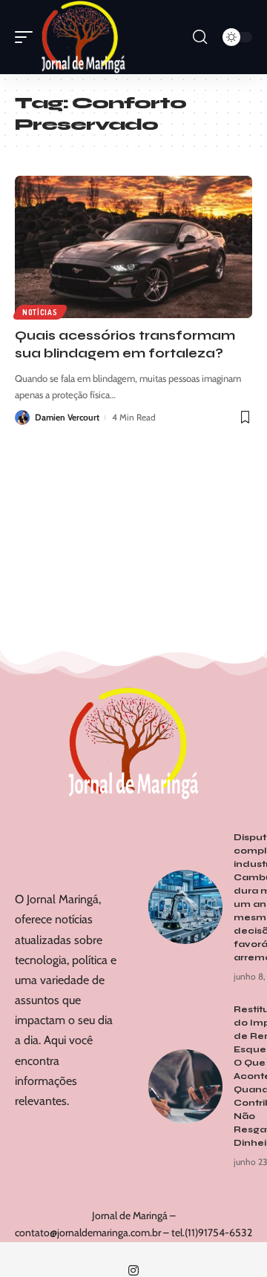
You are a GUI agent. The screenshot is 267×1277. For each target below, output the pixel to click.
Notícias (40, 312)
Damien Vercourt (67, 417)
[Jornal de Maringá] (83, 37)
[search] (200, 37)
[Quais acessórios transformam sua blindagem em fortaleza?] (133, 247)
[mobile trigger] (27, 37)
